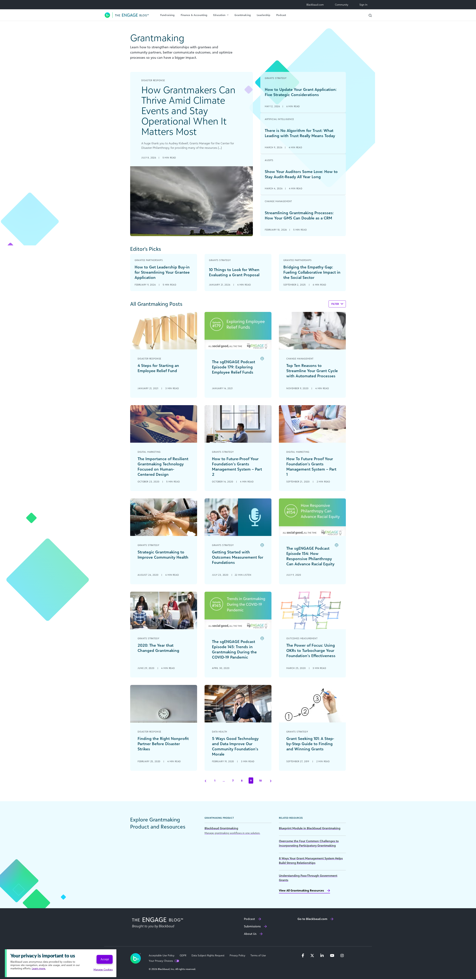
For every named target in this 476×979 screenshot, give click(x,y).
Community (341, 4)
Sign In (363, 4)
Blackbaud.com (315, 4)
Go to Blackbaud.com (312, 919)
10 (260, 780)
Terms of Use (258, 955)
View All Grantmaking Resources (301, 890)
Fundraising (167, 15)
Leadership (263, 15)
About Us (250, 934)
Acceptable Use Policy (161, 955)
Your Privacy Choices (161, 960)
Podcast (281, 15)
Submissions (252, 926)
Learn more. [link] (39, 968)
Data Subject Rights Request (208, 955)
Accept (104, 959)
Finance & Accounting (194, 15)
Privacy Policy (237, 955)
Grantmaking (242, 15)
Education (219, 15)
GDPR (183, 955)
